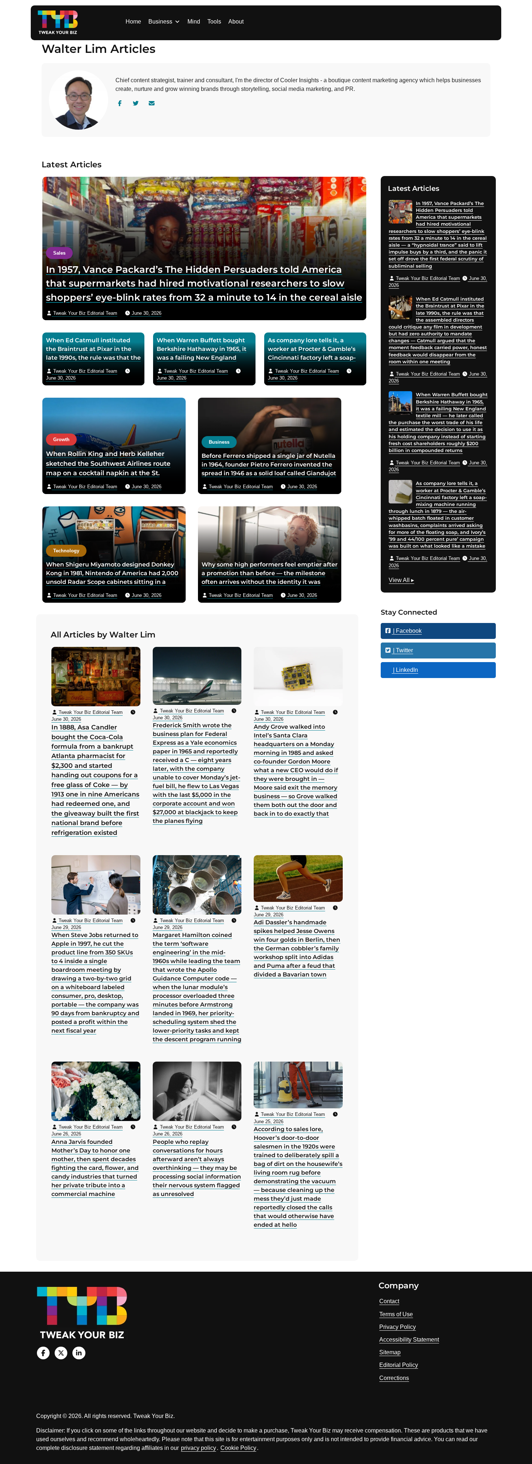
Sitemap (390, 1352)
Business (160, 21)
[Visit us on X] (61, 1353)
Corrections (394, 1378)
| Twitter (402, 650)
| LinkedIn (405, 670)
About (236, 21)
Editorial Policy (398, 1365)
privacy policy (198, 1448)
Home (133, 21)
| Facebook (407, 631)
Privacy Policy (397, 1327)
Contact (389, 1301)
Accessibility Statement (409, 1340)
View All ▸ (401, 581)
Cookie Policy (238, 1448)
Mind (193, 21)
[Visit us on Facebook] (43, 1353)
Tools (214, 21)
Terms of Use (396, 1314)
